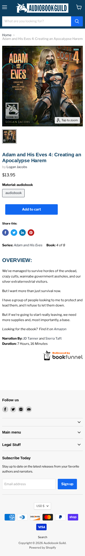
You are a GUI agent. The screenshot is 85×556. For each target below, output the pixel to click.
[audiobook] (14, 198)
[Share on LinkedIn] (22, 232)
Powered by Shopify (42, 547)
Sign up (67, 484)
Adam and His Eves (28, 245)
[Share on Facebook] (5, 232)
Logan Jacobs (17, 167)
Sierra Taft (53, 338)
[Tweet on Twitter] (14, 232)
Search (42, 537)
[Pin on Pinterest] (31, 232)
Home (7, 35)
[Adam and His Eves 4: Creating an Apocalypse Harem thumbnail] (9, 136)
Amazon (60, 329)
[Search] (77, 21)
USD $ (40, 506)
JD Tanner (30, 338)
